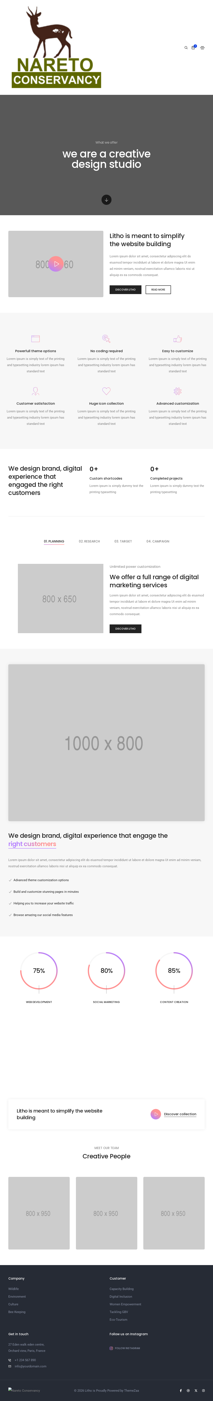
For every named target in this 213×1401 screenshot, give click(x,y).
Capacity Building (122, 1289)
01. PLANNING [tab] (54, 541)
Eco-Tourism (118, 1320)
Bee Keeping (16, 1312)
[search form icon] (185, 47)
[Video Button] (56, 264)
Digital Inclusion (121, 1296)
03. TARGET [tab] (123, 541)
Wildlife (13, 1289)
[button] (125, 289)
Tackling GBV (119, 1312)
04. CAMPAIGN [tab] (157, 541)
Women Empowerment (125, 1304)
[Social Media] (181, 1390)
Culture (13, 1304)
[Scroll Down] (107, 200)
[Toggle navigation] (202, 47)
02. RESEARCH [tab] (89, 541)
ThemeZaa (131, 1390)
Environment (17, 1296)
